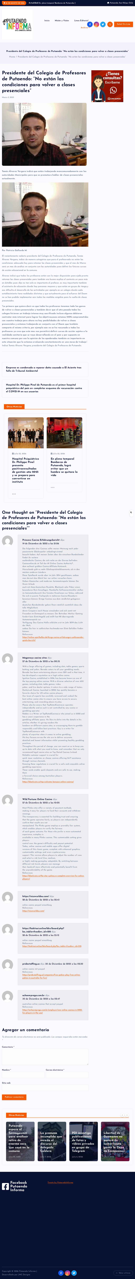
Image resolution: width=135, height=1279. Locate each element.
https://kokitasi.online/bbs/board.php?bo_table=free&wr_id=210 (51, 949)
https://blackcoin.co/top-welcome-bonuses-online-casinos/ (48, 785)
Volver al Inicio (124, 1276)
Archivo (84, 31)
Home (12, 60)
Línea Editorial (81, 24)
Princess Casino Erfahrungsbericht (41, 543)
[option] (20, 1144)
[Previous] (122, 1118)
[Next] (127, 1118)
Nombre (6, 1073)
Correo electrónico (55, 1073)
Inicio (46, 24)
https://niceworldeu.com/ (35, 899)
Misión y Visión (62, 24)
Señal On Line (123, 27)
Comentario (8, 1050)
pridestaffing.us (31, 967)
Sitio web (6, 1086)
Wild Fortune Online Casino (37, 802)
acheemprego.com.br (33, 998)
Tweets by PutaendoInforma (60, 1186)
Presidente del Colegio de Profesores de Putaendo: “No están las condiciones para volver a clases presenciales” (72, 60)
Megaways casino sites (34, 661)
